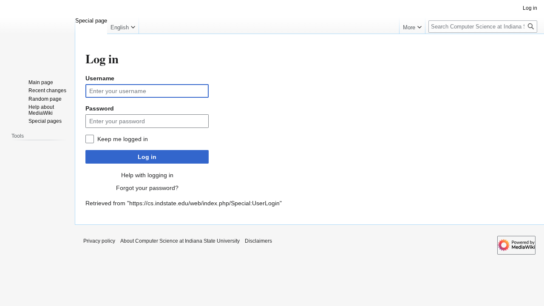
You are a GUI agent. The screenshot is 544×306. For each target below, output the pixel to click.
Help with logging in (147, 175)
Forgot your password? (147, 187)
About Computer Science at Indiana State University (180, 241)
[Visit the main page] (37, 34)
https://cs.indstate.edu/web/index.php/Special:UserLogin (204, 203)
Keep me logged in (122, 139)
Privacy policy (99, 241)
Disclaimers (258, 241)
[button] (123, 25)
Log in (147, 156)
